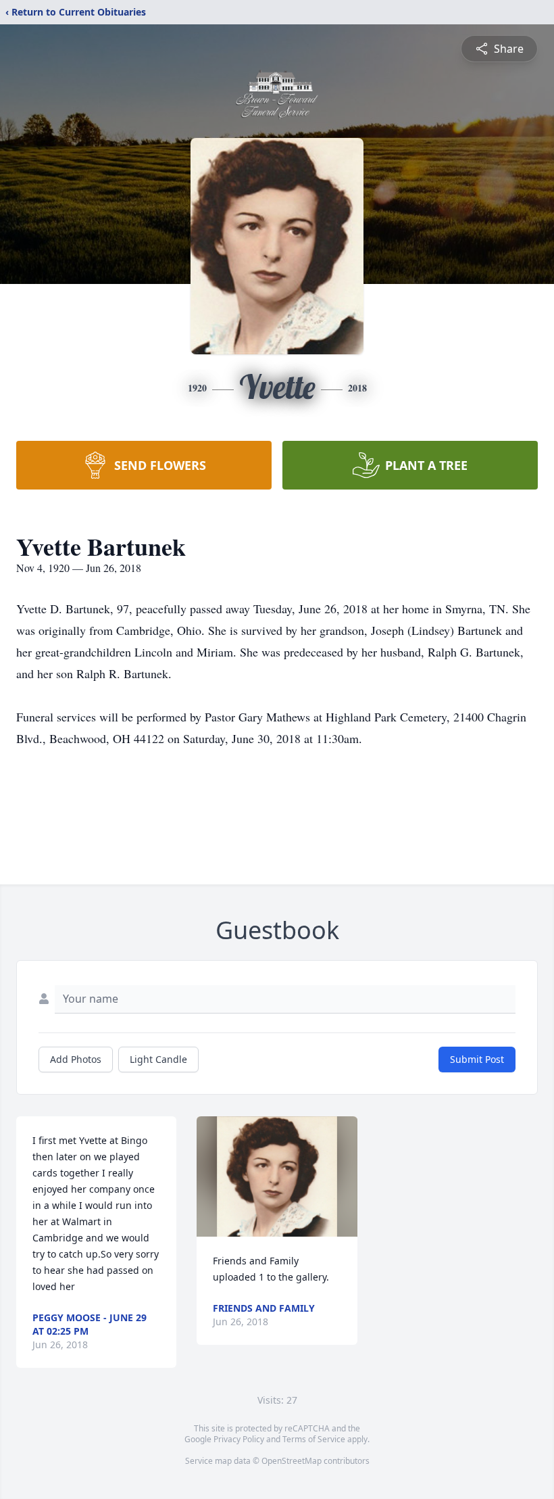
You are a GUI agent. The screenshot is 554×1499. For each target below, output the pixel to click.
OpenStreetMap (291, 1461)
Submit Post (477, 1059)
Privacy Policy (238, 1439)
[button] (277, 1176)
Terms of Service (313, 1439)
